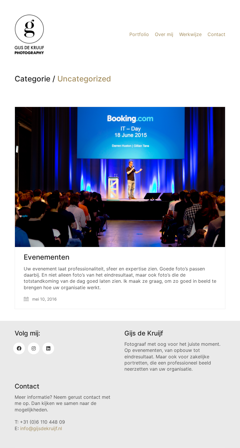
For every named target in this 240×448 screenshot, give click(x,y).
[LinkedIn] (48, 348)
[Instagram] (34, 348)
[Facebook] (19, 348)
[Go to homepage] (29, 34)
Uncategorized (84, 79)
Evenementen (46, 257)
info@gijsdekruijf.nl (41, 428)
